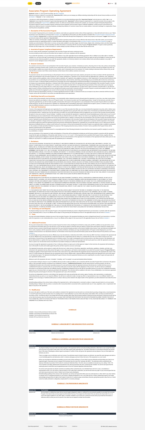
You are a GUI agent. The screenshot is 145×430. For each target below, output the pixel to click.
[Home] (72, 3)
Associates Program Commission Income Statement (93, 41)
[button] (110, 3)
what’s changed (59, 13)
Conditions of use (62, 426)
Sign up (38, 3)
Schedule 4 (31, 233)
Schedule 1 (32, 17)
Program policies (48, 426)
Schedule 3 (106, 218)
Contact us (74, 426)
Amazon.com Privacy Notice (65, 415)
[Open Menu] (115, 3)
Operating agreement (33, 426)
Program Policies (45, 22)
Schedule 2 (107, 212)
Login (30, 3)
